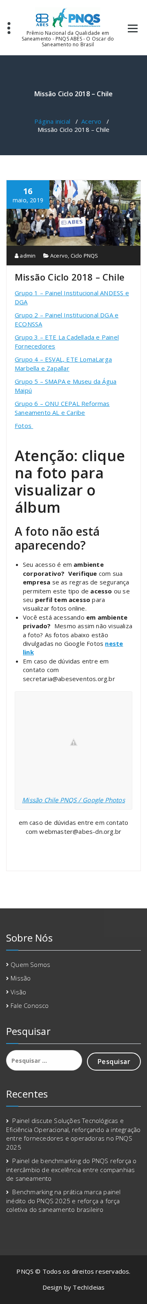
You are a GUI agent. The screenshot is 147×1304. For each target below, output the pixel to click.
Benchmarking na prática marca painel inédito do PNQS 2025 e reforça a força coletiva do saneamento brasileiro (63, 1200)
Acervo (91, 121)
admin (27, 255)
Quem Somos (30, 964)
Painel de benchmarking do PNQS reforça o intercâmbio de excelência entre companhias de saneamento (71, 1169)
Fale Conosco (30, 1005)
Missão (21, 978)
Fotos (24, 425)
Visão (18, 992)
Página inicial (52, 121)
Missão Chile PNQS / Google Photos (73, 800)
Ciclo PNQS (84, 255)
